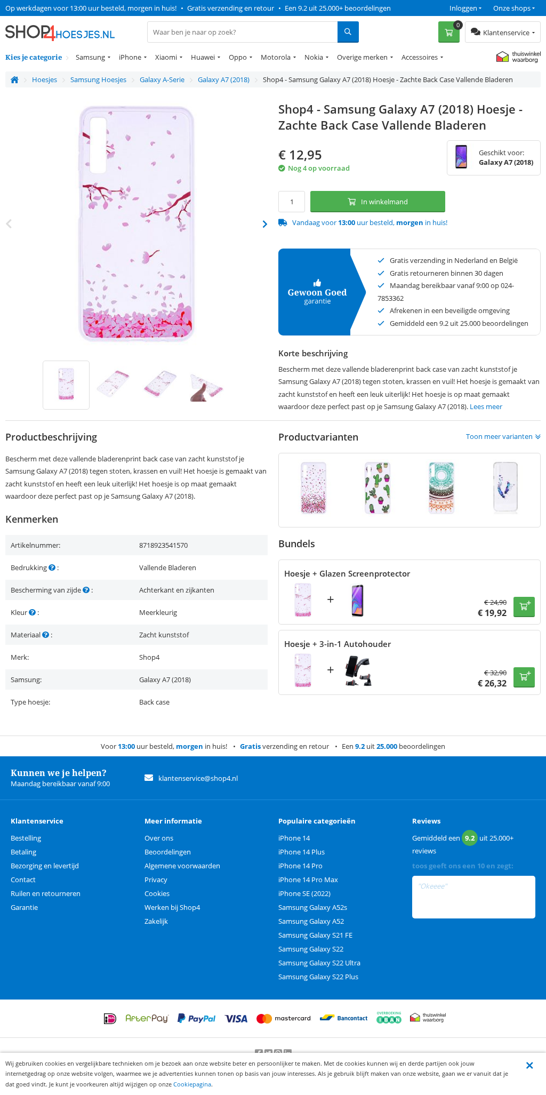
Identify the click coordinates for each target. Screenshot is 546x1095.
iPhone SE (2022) (304, 893)
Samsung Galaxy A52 (311, 921)
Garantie (24, 907)
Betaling (23, 852)
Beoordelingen (167, 852)
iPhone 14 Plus (301, 852)
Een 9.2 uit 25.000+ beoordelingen (338, 8)
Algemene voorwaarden (182, 865)
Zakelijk (156, 921)
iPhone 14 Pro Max (308, 879)
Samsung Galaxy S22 (310, 949)
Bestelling (26, 838)
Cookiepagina (192, 1084)
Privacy (155, 879)
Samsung (90, 57)
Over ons (158, 838)
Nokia (313, 57)
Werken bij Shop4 (172, 907)
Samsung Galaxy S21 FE (315, 935)
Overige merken (362, 57)
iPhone (130, 57)
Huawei (203, 57)
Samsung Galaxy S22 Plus (318, 976)
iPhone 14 (294, 838)
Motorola (276, 57)
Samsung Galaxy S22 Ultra (319, 963)
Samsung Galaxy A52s (312, 907)
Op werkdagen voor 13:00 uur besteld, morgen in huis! (90, 8)
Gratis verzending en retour (230, 8)
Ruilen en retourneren (46, 893)
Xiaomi (166, 57)
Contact (23, 879)
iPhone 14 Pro (300, 865)
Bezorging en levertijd (45, 865)
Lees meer (486, 406)
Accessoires (420, 57)
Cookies (157, 893)
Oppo (238, 57)
